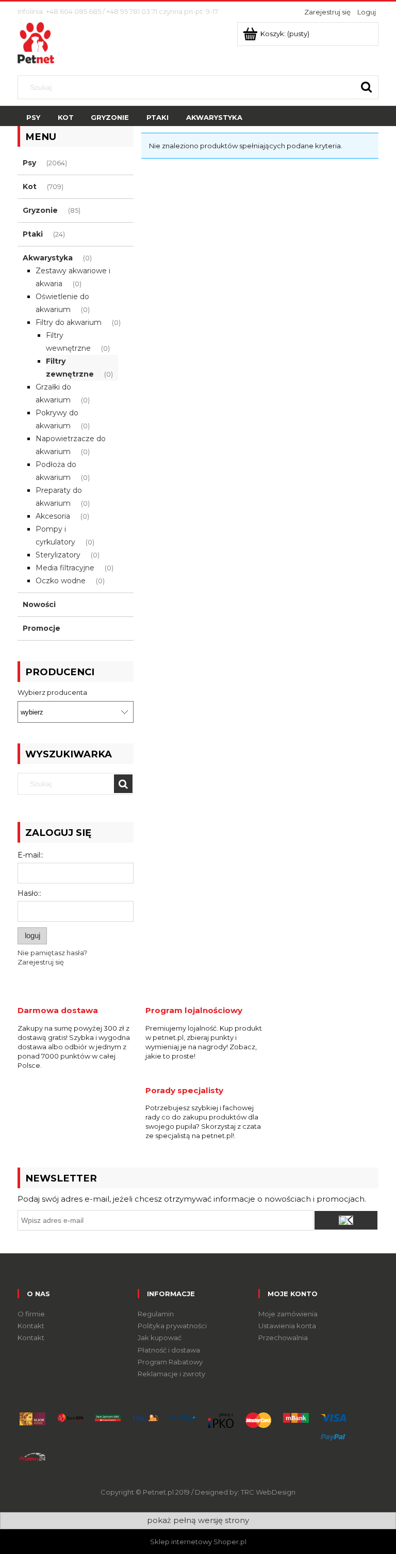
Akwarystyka (48, 257)
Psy (29, 162)
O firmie (31, 1314)
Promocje (41, 628)
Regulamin (156, 1314)
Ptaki (33, 234)
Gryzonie (40, 210)
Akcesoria (53, 516)
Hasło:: (29, 893)
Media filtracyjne (65, 567)
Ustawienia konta (287, 1326)
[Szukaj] (366, 87)
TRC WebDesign (268, 1492)
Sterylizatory (58, 555)
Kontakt (31, 1326)
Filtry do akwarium (69, 322)
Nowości (39, 604)
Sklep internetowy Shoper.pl (198, 1541)
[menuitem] (33, 117)
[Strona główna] (36, 42)
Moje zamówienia (288, 1314)
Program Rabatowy (170, 1362)
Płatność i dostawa (169, 1350)
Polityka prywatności (172, 1326)
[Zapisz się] (346, 1220)
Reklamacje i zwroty (171, 1374)
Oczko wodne (61, 580)
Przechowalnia (283, 1337)
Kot (30, 186)
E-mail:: (30, 855)
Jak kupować (160, 1337)
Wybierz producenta (52, 692)
